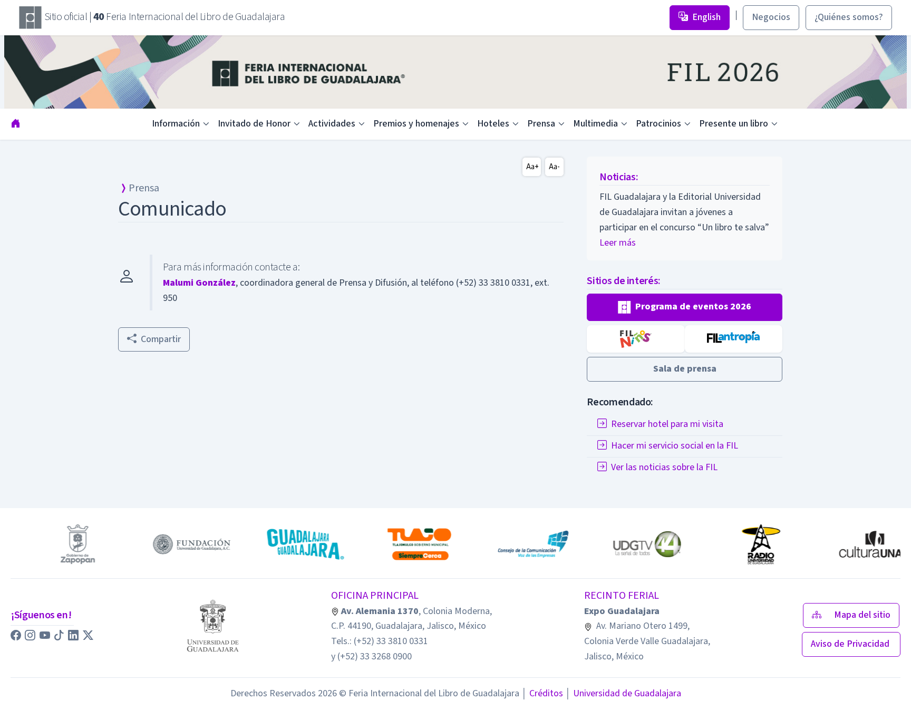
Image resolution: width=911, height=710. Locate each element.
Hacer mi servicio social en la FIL (674, 445)
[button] (684, 307)
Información (176, 123)
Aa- (554, 166)
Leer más (617, 242)
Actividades (331, 123)
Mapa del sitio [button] (862, 614)
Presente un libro (733, 123)
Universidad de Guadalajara (623, 693)
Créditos (542, 693)
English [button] (706, 17)
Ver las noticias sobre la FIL (664, 467)
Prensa (541, 123)
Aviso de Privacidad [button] (851, 643)
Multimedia (595, 123)
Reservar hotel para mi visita (667, 424)
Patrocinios (658, 123)
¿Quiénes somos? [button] (849, 17)
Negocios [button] (771, 17)
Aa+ (532, 166)
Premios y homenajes (416, 123)
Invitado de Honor (254, 123)
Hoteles (493, 123)
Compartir (161, 339)
